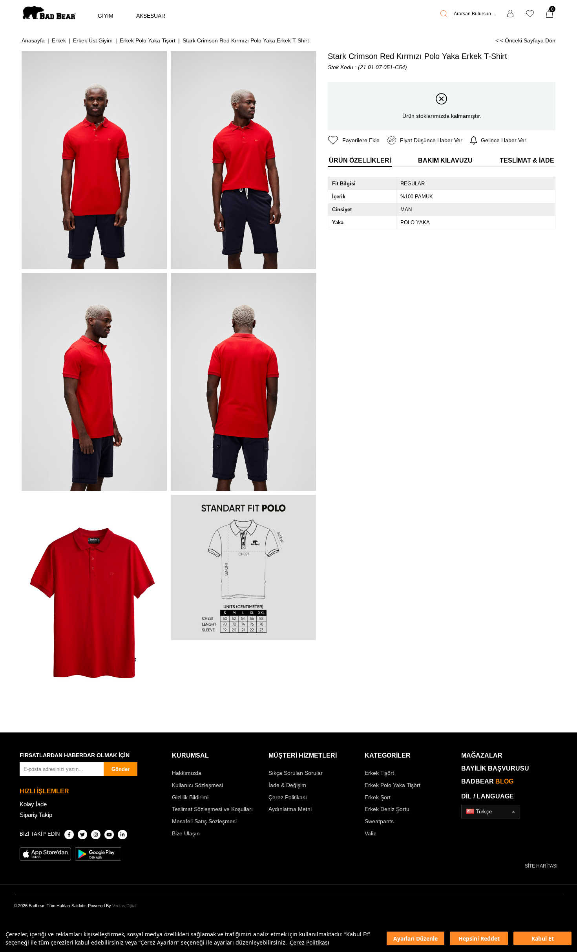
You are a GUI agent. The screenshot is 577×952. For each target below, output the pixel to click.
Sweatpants (379, 821)
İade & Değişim (287, 785)
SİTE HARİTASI (541, 866)
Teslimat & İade (527, 160)
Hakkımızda (186, 773)
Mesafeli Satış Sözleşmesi (204, 821)
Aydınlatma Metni (290, 809)
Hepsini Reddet (479, 938)
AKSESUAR (150, 16)
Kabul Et (542, 938)
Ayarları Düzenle (415, 938)
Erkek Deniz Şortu (387, 809)
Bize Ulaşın (186, 833)
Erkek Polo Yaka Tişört (392, 785)
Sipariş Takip (36, 814)
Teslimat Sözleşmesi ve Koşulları (212, 809)
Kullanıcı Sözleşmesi (197, 785)
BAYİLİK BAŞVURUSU (495, 768)
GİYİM (105, 16)
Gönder (120, 769)
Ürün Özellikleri (360, 160)
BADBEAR (487, 781)
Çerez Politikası (309, 942)
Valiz (370, 833)
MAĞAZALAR (481, 755)
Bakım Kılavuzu (445, 160)
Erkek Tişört (379, 773)
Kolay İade (33, 804)
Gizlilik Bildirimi (190, 797)
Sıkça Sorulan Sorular (295, 773)
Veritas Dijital (124, 905)
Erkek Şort (378, 797)
